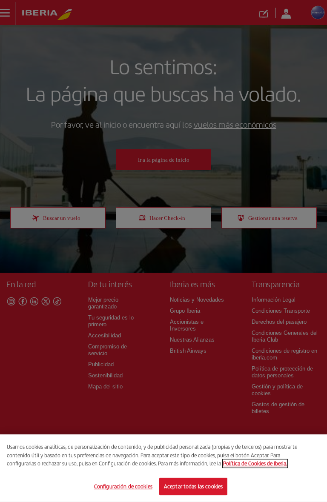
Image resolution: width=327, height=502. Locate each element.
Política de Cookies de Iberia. (255, 463)
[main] (163, 468)
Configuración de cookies (123, 486)
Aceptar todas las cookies (193, 486)
